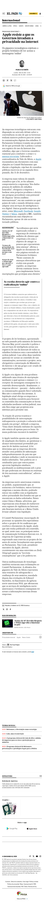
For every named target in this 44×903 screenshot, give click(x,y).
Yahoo (14, 214)
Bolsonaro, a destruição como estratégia (22, 729)
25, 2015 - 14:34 (24, 72)
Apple (38, 159)
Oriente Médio (29, 26)
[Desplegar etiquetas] (40, 637)
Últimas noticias (8, 725)
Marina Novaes (18, 627)
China (37, 26)
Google (37, 211)
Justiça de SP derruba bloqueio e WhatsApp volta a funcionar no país (8, 235)
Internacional (11, 20)
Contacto (7, 881)
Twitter (5, 214)
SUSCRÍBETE (33, 13)
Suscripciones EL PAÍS (30, 884)
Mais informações (7, 647)
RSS (22, 886)
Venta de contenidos (16, 881)
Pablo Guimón (22, 70)
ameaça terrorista (10, 156)
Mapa (21, 884)
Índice (26, 886)
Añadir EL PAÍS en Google (13, 86)
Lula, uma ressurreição (15, 734)
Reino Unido (26, 637)
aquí (32, 652)
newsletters (7, 776)
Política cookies (33, 881)
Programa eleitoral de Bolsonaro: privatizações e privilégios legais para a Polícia (19, 747)
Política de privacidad (13, 884)
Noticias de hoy (32, 886)
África (15, 26)
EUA (41, 26)
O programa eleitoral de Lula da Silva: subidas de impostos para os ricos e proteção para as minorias (21, 740)
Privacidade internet (8, 637)
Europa (21, 26)
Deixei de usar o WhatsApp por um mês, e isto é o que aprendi (7, 263)
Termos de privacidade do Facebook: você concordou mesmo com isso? (8, 250)
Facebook (28, 211)
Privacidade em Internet (10, 31)
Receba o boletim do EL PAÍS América (17, 605)
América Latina (7, 26)
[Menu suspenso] (4, 13)
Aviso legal (26, 881)
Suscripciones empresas (14, 886)
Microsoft (18, 211)
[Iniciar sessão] (40, 13)
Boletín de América (10, 781)
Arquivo (5, 800)
